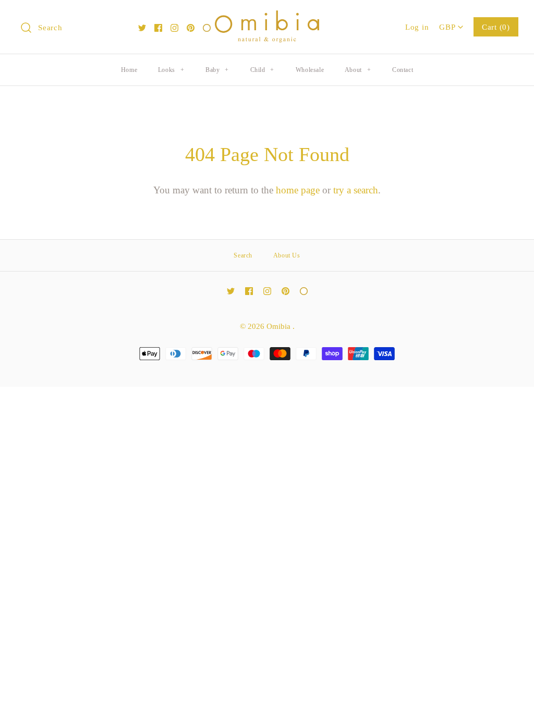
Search (243, 255)
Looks (171, 69)
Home (129, 69)
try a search (355, 190)
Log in (417, 26)
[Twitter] (142, 28)
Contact (402, 69)
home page (298, 190)
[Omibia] (267, 18)
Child (262, 69)
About (358, 69)
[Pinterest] (191, 28)
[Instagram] (174, 28)
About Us (286, 255)
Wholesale (310, 69)
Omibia (279, 326)
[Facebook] (158, 28)
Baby (217, 69)
